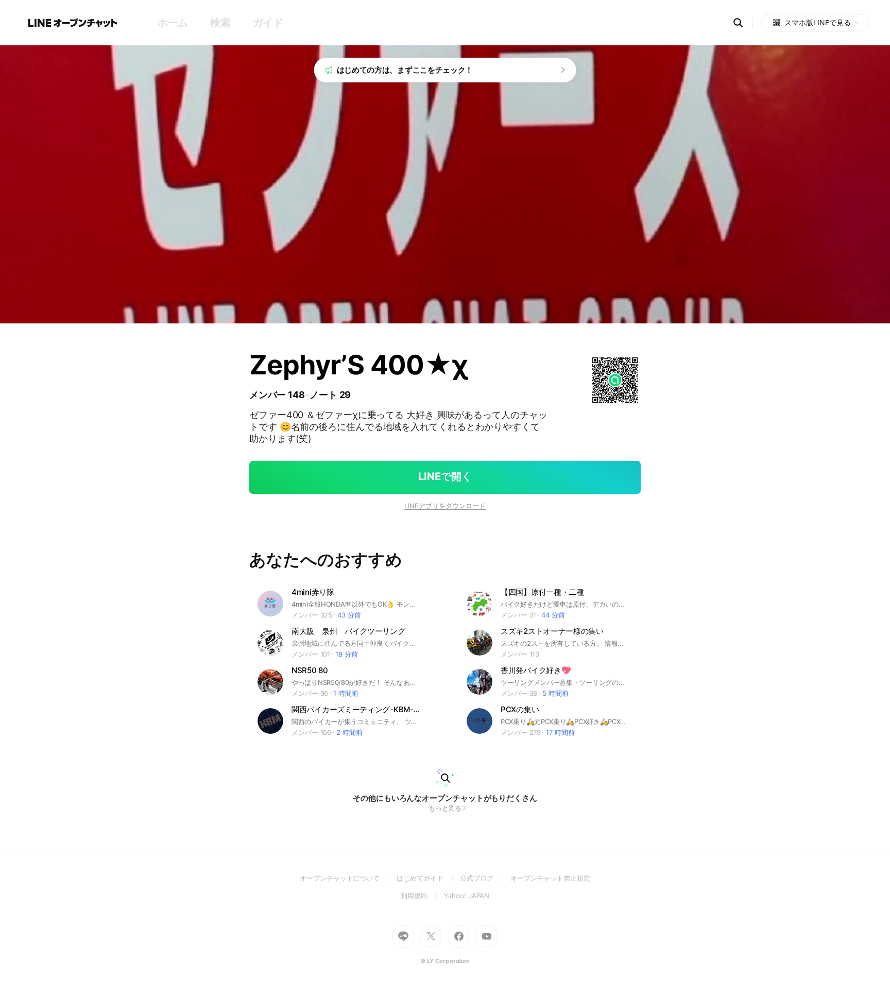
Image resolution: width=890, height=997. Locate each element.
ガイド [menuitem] (268, 22)
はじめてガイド (428, 878)
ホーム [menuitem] (173, 22)
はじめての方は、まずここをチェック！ (405, 70)
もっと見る (445, 808)
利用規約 (422, 895)
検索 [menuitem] (220, 22)
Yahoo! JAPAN (466, 895)
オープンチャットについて (348, 878)
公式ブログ (485, 878)
